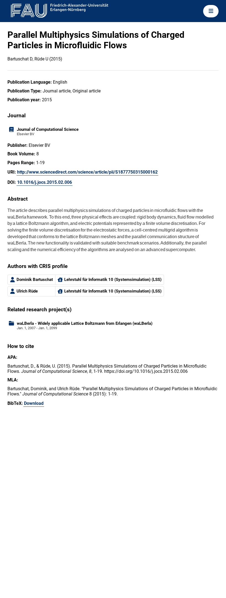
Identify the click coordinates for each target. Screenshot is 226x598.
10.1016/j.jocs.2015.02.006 (44, 182)
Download (34, 403)
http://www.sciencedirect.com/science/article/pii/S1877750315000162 (87, 172)
